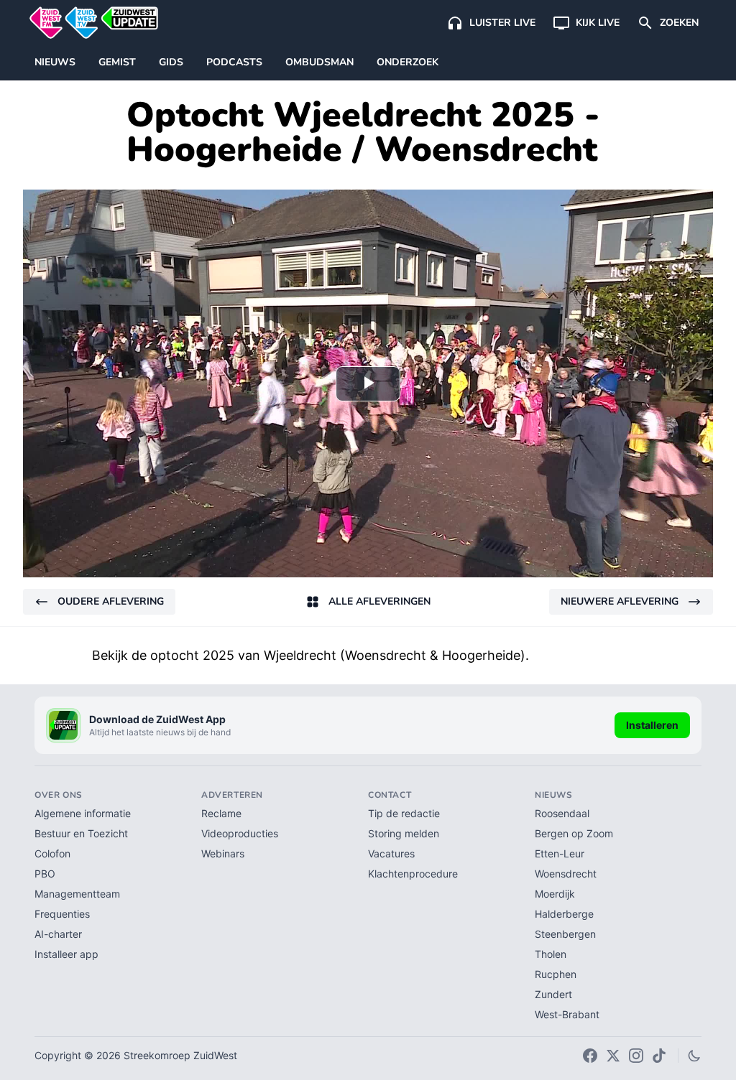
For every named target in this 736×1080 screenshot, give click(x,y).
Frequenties (62, 914)
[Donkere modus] (694, 1055)
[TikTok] (659, 1055)
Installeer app (66, 954)
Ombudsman (319, 62)
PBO (44, 873)
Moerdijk (555, 894)
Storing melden (403, 833)
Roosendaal (562, 813)
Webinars (222, 853)
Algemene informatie (82, 813)
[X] (613, 1055)
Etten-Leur (559, 853)
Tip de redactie (404, 813)
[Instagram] (636, 1055)
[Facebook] (590, 1055)
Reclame (221, 813)
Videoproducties (239, 833)
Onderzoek (407, 62)
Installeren (652, 725)
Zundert (553, 994)
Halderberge (564, 914)
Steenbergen (565, 934)
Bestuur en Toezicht (81, 833)
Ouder (111, 601)
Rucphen (555, 974)
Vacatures (391, 853)
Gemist (117, 62)
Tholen (550, 954)
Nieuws (54, 62)
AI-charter (58, 934)
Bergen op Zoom (574, 833)
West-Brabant (567, 1014)
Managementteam (77, 894)
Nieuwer (619, 601)
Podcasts (234, 62)
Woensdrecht (566, 873)
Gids (171, 62)
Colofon (52, 853)
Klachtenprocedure (413, 873)
